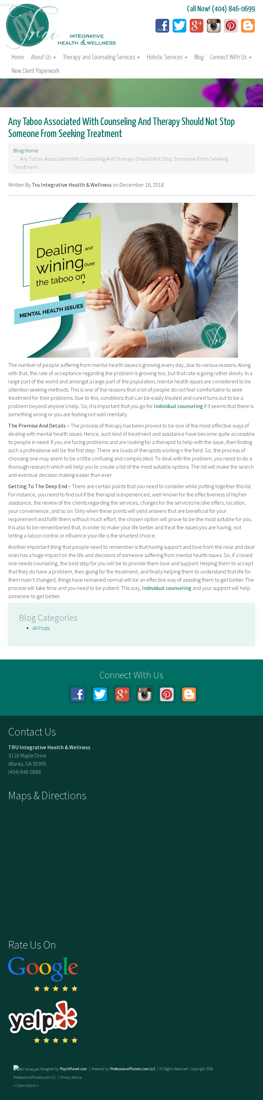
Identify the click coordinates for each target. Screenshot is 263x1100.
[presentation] (26, 1068)
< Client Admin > (25, 1085)
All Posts (41, 628)
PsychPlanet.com (74, 1068)
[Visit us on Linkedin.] (214, 26)
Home (18, 57)
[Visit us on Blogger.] (248, 26)
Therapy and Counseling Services (101, 57)
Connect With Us (231, 57)
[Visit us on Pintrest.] (231, 26)
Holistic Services (167, 57)
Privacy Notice (71, 1077)
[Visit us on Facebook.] (162, 26)
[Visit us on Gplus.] (196, 26)
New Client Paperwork (35, 71)
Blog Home (25, 150)
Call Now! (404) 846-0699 (221, 9)
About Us (43, 57)
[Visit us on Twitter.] (179, 26)
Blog (199, 57)
